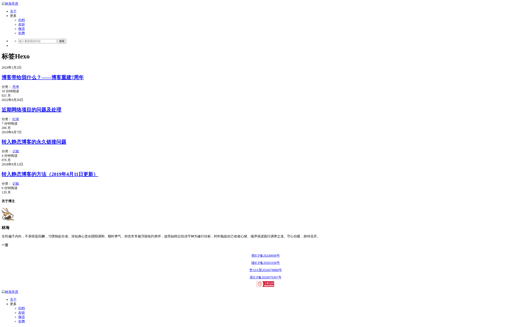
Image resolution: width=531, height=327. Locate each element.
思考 (15, 87)
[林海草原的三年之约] (266, 286)
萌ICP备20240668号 (265, 255)
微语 (21, 28)
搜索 (62, 41)
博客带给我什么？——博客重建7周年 (43, 77)
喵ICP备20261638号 (265, 263)
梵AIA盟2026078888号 (265, 270)
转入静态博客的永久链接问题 (34, 142)
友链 (21, 24)
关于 (13, 11)
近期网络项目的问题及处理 (31, 109)
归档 (21, 20)
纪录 (15, 119)
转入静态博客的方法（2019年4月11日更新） (50, 174)
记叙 (15, 151)
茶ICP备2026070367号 (265, 277)
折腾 (21, 33)
